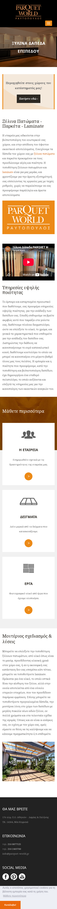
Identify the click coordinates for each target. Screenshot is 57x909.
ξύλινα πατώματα (44, 154)
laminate (7, 172)
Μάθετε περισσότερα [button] (14, 896)
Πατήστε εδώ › (28, 98)
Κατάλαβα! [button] (10, 905)
